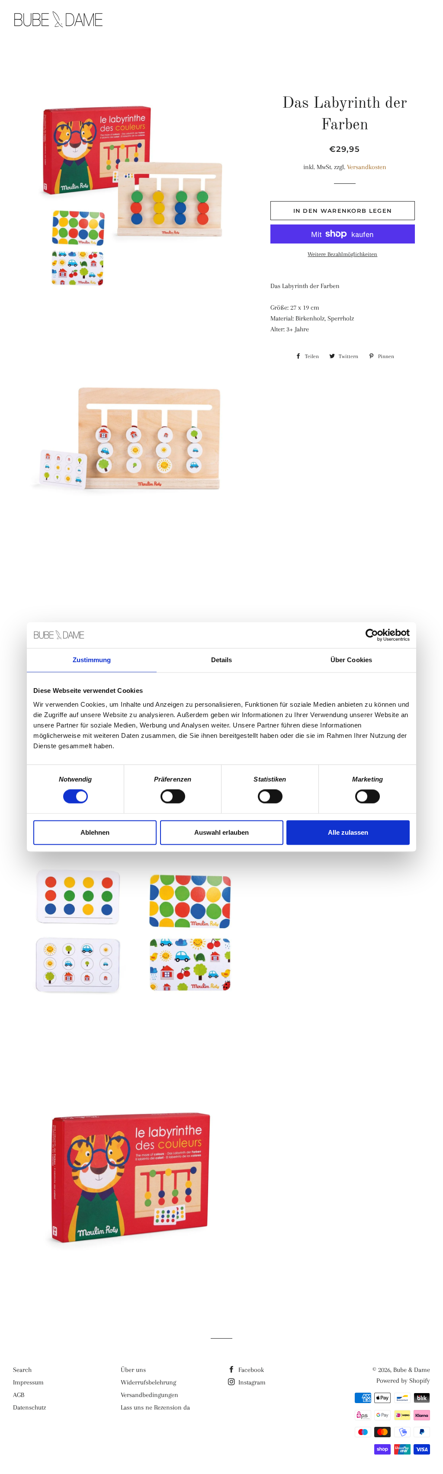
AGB (18, 1395)
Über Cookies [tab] (351, 659)
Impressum (28, 1382)
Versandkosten (366, 167)
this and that (344, 20)
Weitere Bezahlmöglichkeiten (342, 254)
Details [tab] (221, 659)
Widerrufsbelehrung (148, 1382)
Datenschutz (29, 1407)
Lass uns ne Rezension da (155, 1407)
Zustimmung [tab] (92, 659)
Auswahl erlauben (221, 832)
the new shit (276, 20)
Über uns (133, 1370)
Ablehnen (94, 832)
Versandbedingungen (149, 1395)
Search (22, 1370)
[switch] (173, 797)
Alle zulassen (348, 832)
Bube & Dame (411, 1370)
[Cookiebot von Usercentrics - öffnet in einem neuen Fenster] (372, 634)
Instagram (251, 1382)
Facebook (250, 1370)
